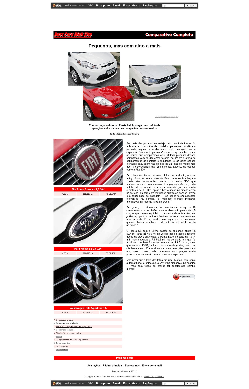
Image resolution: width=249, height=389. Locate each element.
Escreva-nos (132, 365)
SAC (90, 5)
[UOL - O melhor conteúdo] (57, 6)
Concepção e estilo (64, 320)
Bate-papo (103, 5)
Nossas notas (62, 346)
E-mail (116, 5)
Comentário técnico (64, 330)
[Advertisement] (124, 19)
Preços (59, 336)
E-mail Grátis (131, 5)
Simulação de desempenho (68, 333)
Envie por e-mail (152, 365)
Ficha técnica (62, 350)
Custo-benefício (63, 343)
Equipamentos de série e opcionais (72, 340)
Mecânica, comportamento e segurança (74, 326)
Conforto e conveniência (67, 323)
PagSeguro (150, 5)
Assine (75, 5)
